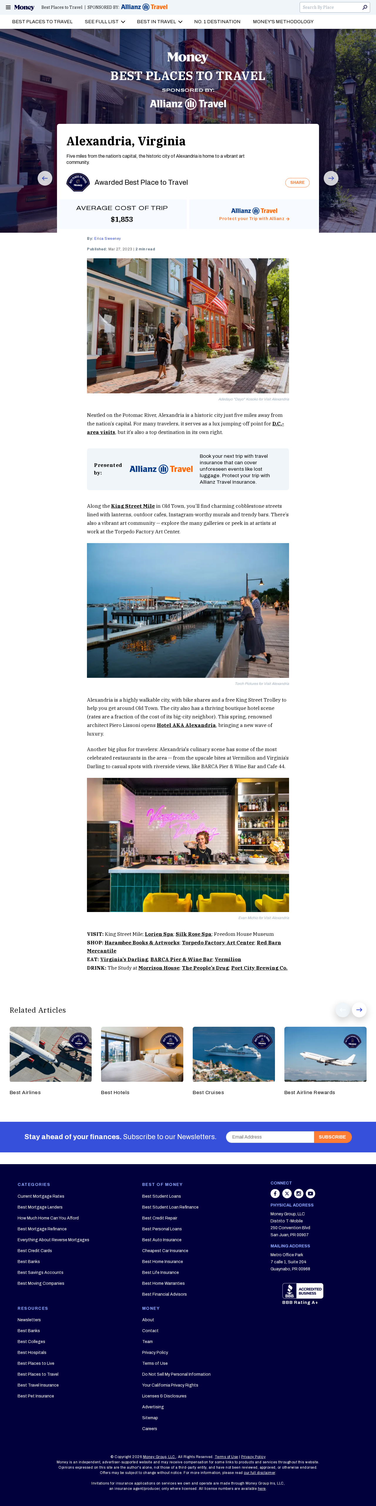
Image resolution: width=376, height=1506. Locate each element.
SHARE (297, 182)
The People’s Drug (205, 968)
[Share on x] (287, 1196)
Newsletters (29, 1320)
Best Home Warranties (163, 1283)
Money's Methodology (283, 21)
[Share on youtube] (310, 1196)
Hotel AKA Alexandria (186, 725)
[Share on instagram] (299, 1196)
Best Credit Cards (35, 1251)
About (148, 1320)
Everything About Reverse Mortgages (53, 1240)
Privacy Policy (155, 1352)
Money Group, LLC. (159, 1457)
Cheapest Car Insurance (165, 1251)
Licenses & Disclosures (164, 1396)
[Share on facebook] (276, 1196)
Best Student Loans (161, 1196)
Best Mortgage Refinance (42, 1229)
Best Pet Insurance (36, 1396)
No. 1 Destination (217, 21)
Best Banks (29, 1261)
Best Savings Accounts (40, 1272)
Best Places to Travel (62, 7)
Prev (41, 185)
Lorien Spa (159, 934)
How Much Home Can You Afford (48, 1218)
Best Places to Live (36, 1363)
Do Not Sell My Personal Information (176, 1374)
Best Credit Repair (159, 1218)
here (262, 1489)
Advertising (153, 1407)
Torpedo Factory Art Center (218, 942)
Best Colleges (31, 1341)
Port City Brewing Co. (259, 968)
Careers (149, 1429)
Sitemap (150, 1418)
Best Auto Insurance (162, 1240)
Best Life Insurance (160, 1272)
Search (365, 7)
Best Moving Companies (41, 1283)
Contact (150, 1331)
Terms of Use (155, 1363)
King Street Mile (133, 506)
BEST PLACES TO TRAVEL (188, 75)
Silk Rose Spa (194, 934)
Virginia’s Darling (124, 959)
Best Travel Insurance (38, 1385)
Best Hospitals (32, 1352)
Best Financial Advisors (164, 1294)
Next (327, 185)
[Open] (8, 7)
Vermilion (228, 959)
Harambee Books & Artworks (142, 942)
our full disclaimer (259, 1473)
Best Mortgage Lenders (40, 1207)
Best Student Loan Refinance (170, 1207)
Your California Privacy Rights (170, 1385)
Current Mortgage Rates (41, 1196)
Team (147, 1341)
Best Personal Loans (162, 1229)
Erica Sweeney (107, 239)
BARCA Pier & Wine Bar (181, 959)
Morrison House (158, 968)
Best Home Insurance (162, 1261)
